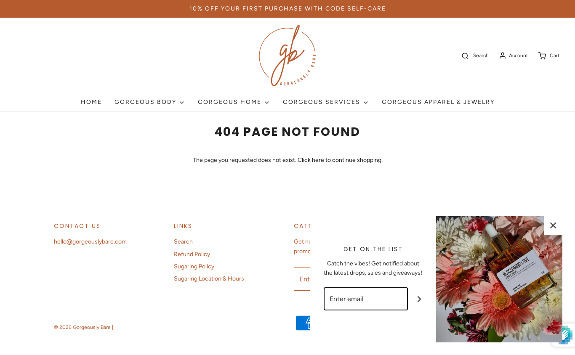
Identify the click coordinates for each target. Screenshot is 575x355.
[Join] (419, 298)
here (318, 160)
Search (183, 241)
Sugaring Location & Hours (209, 278)
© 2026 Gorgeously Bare (82, 327)
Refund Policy (192, 254)
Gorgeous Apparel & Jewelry (438, 102)
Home (91, 102)
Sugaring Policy (194, 266)
